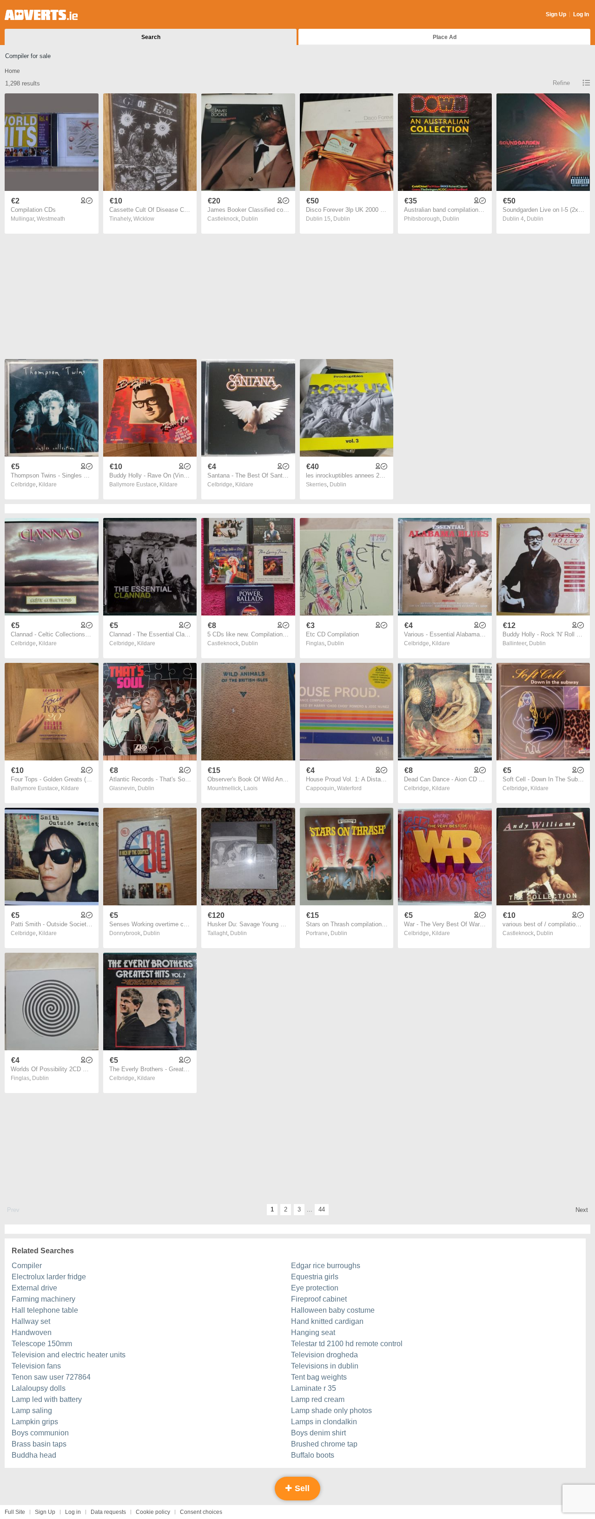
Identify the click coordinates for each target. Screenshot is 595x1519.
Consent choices (201, 1512)
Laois (251, 788)
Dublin (249, 219)
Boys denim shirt (318, 1433)
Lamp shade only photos (331, 1410)
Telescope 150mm (42, 1344)
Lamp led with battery (47, 1399)
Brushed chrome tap (324, 1444)
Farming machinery (43, 1299)
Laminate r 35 (313, 1388)
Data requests (108, 1512)
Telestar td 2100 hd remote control (347, 1344)
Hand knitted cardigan (327, 1321)
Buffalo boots (312, 1455)
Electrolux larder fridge (49, 1277)
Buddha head (34, 1455)
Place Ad (444, 37)
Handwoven (32, 1332)
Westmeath (51, 219)
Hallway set (31, 1321)
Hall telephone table (45, 1310)
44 (321, 1209)
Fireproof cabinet (319, 1299)
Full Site (15, 1512)
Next (581, 1209)
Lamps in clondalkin (324, 1422)
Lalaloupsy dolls (39, 1388)
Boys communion (40, 1433)
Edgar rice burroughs (325, 1266)
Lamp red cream (317, 1399)
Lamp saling (32, 1410)
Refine (561, 82)
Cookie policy (153, 1512)
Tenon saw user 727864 (51, 1377)
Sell (301, 1488)
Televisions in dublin (324, 1366)
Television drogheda (324, 1355)
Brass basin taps (39, 1444)
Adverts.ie (41, 15)
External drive (34, 1288)
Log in (73, 1512)
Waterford (349, 788)
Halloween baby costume (333, 1310)
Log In (581, 14)
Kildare (48, 484)
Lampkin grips (35, 1422)
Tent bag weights (319, 1377)
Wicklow (143, 219)
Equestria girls (314, 1277)
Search (150, 37)
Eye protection (314, 1288)
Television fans (36, 1366)
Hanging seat (313, 1332)
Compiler (27, 1266)
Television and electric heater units (69, 1355)
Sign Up (556, 14)
